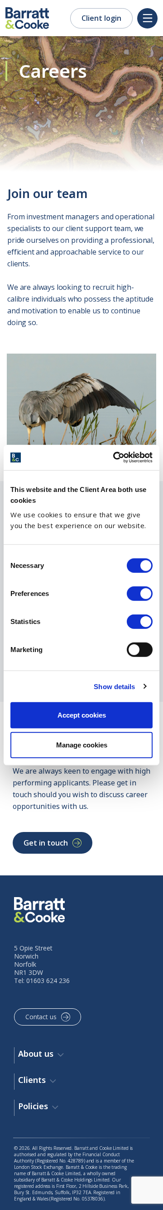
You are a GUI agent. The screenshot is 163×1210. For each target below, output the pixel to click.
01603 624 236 (48, 980)
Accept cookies (82, 715)
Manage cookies (81, 744)
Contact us (41, 1016)
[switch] (140, 593)
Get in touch (46, 843)
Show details (114, 686)
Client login (101, 18)
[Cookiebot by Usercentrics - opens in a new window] (115, 457)
